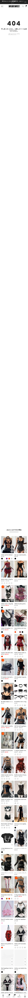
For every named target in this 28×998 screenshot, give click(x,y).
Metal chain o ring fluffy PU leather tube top (13, 579)
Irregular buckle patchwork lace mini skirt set (13, 750)
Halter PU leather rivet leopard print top (12, 799)
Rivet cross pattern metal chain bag (11, 944)
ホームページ (12, 34)
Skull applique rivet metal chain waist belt (12, 968)
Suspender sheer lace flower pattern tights (13, 895)
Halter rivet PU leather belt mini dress (11, 726)
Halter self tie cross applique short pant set (13, 992)
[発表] (12, 2)
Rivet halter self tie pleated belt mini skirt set (13, 824)
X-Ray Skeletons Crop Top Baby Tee (11, 848)
